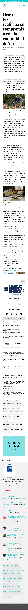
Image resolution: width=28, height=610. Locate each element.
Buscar (22, 281)
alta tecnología (10, 400)
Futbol (15, 413)
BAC (20, 403)
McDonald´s (15, 419)
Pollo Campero (6, 424)
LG (10, 419)
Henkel (4, 416)
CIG (7, 405)
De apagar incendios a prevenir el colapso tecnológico (15, 554)
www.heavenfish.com (13, 270)
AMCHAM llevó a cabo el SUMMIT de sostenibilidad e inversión (12, 344)
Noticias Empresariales (11, 550)
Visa (21, 429)
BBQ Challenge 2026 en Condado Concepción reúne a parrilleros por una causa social (16, 517)
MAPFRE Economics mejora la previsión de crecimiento (13, 337)
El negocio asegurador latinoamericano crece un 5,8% (12, 322)
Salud (21, 424)
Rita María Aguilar (9, 47)
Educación (11, 411)
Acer (4, 400)
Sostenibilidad (18, 426)
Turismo (11, 429)
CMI (23, 405)
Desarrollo (12, 408)
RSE (17, 424)
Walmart (5, 432)
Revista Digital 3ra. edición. (9, 496)
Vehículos (17, 429)
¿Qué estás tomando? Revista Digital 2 (12, 502)
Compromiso (6, 408)
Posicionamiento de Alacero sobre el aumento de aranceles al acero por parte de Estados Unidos (13, 393)
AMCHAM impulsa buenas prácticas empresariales (12, 329)
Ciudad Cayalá (12, 405)
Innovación (5, 419)
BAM (4, 405)
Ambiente (16, 400)
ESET (4, 413)
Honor (13, 416)
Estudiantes (9, 413)
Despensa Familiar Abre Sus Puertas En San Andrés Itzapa (13, 367)
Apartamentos (15, 403)
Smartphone (11, 426)
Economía (5, 411)
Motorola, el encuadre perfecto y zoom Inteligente (15, 535)
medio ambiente (6, 421)
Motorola (13, 421)
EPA (22, 411)
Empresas (17, 411)
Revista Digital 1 (7, 510)
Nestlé (18, 421)
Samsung (5, 426)
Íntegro (9, 432)
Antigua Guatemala (7, 403)
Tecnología (5, 429)
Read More (14, 449)
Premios (12, 424)
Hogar (9, 416)
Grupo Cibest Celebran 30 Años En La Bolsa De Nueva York (13, 360)
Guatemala (20, 413)
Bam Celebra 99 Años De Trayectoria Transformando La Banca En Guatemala (12, 374)
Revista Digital (22, 498)
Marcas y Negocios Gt (7, 504)
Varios (8, 523)
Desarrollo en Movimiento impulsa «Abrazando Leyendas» (16, 527)
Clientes (18, 405)
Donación (19, 408)
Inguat (18, 416)
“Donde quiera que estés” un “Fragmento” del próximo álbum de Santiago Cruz (16, 545)
